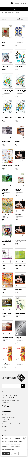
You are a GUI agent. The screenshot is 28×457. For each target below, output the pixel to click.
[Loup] (7, 60)
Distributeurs (6, 415)
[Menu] (2, 3)
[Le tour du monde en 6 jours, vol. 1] (20, 110)
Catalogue (4, 12)
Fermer (15, 453)
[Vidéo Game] (20, 60)
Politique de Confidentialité (11, 424)
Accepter (6, 453)
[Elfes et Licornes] (7, 307)
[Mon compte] (25, 3)
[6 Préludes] (20, 283)
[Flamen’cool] (20, 357)
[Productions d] (14, 378)
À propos (5, 426)
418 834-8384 (6, 402)
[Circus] (7, 283)
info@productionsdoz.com (10, 401)
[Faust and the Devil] (7, 35)
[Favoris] (3, 37)
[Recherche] (21, 3)
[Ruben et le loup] (7, 159)
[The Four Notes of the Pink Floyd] (7, 235)
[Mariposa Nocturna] (7, 184)
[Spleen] (20, 159)
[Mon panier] (23, 3)
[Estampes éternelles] (20, 184)
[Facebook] (2, 406)
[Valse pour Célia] (20, 259)
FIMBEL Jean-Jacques (13, 12)
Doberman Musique (8, 417)
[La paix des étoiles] (7, 209)
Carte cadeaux (6, 428)
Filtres (4, 19)
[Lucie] (7, 259)
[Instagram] (5, 406)
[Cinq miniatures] (20, 307)
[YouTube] (8, 406)
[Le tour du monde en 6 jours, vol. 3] (20, 85)
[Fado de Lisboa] (20, 35)
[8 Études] (20, 135)
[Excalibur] (20, 209)
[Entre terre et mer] (7, 332)
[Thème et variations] (20, 332)
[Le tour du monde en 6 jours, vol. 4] (7, 85)
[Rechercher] (23, 386)
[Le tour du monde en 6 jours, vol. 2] (7, 110)
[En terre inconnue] (20, 235)
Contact (4, 431)
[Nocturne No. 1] (7, 135)
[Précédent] (2, 8)
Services (4, 421)
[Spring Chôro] (7, 357)
